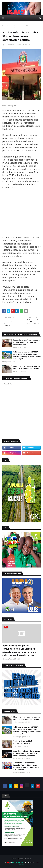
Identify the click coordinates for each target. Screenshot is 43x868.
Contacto (28, 859)
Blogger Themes (17, 863)
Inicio (4, 26)
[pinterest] (38, 786)
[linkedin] (32, 786)
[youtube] (31, 453)
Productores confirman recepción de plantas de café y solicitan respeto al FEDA (26, 342)
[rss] (16, 786)
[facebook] (11, 448)
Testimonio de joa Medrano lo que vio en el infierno (25, 742)
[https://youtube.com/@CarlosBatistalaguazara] (27, 785)
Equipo (20, 859)
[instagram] (11, 453)
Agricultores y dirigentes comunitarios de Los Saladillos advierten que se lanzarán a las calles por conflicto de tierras (19, 650)
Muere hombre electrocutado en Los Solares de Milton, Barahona (26, 367)
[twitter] (31, 448)
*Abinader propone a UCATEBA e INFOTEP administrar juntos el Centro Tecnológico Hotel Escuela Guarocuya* (27, 355)
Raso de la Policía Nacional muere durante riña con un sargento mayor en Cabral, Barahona (26, 753)
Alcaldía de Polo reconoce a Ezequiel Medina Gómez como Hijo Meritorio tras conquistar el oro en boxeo (26, 766)
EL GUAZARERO (9, 45)
